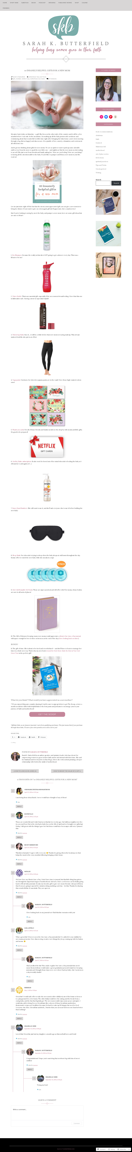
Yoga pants (16, 380)
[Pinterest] (110, 117)
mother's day (26, 79)
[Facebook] (106, 117)
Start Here (14, 2)
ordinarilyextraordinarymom (37, 789)
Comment (77, 1123)
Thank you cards (18, 430)
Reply (19, 806)
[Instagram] (101, 117)
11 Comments (53, 79)
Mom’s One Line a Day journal (70, 636)
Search (98, 180)
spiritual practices (102, 161)
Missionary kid (101, 147)
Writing (98, 173)
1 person (24, 833)
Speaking (52, 2)
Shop (77, 2)
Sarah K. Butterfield (19, 77)
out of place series (102, 154)
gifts (14, 79)
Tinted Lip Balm (18, 335)
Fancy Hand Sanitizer (19, 508)
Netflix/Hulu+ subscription (22, 461)
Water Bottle (16, 296)
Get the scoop (47, 714)
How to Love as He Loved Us (25, 771)
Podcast (42, 2)
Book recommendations (104, 132)
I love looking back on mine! (68, 638)
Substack (25, 2)
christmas (99, 135)
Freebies (6, 8)
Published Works (65, 2)
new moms (41, 79)
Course (85, 2)
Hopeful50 (28, 814)
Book (34, 2)
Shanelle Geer (30, 1026)
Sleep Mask (16, 555)
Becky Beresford (31, 845)
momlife (18, 79)
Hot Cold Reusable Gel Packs (22, 590)
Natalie (27, 871)
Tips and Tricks (41, 77)
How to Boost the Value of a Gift (66, 771)
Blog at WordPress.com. (66, 1149)
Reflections (100, 158)
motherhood (32, 77)
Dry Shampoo (17, 255)
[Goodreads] (115, 117)
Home (5, 2)
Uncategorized (101, 169)
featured (99, 143)
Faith (97, 139)
